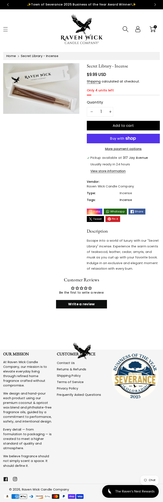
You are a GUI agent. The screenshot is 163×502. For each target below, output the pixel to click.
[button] (7, 29)
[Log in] (137, 29)
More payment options (123, 149)
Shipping (94, 81)
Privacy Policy (67, 388)
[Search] (125, 29)
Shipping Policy (69, 376)
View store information (108, 171)
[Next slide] (155, 4)
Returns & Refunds (71, 369)
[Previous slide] (8, 4)
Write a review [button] (81, 304)
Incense (126, 200)
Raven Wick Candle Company (45, 489)
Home (11, 56)
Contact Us (66, 363)
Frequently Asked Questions (79, 395)
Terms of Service (70, 382)
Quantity (95, 102)
